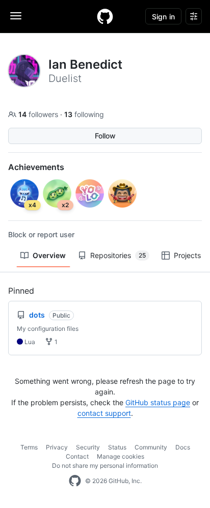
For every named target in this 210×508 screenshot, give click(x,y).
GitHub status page (157, 402)
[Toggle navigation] (15, 15)
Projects (187, 255)
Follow (105, 135)
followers (39, 114)
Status (117, 447)
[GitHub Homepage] (75, 481)
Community (151, 447)
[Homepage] (105, 16)
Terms (29, 447)
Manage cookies (120, 456)
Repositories (118, 255)
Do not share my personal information (105, 465)
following (84, 114)
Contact (77, 456)
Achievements (36, 167)
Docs (182, 447)
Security (88, 447)
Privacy (57, 447)
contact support (104, 413)
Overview (49, 255)
